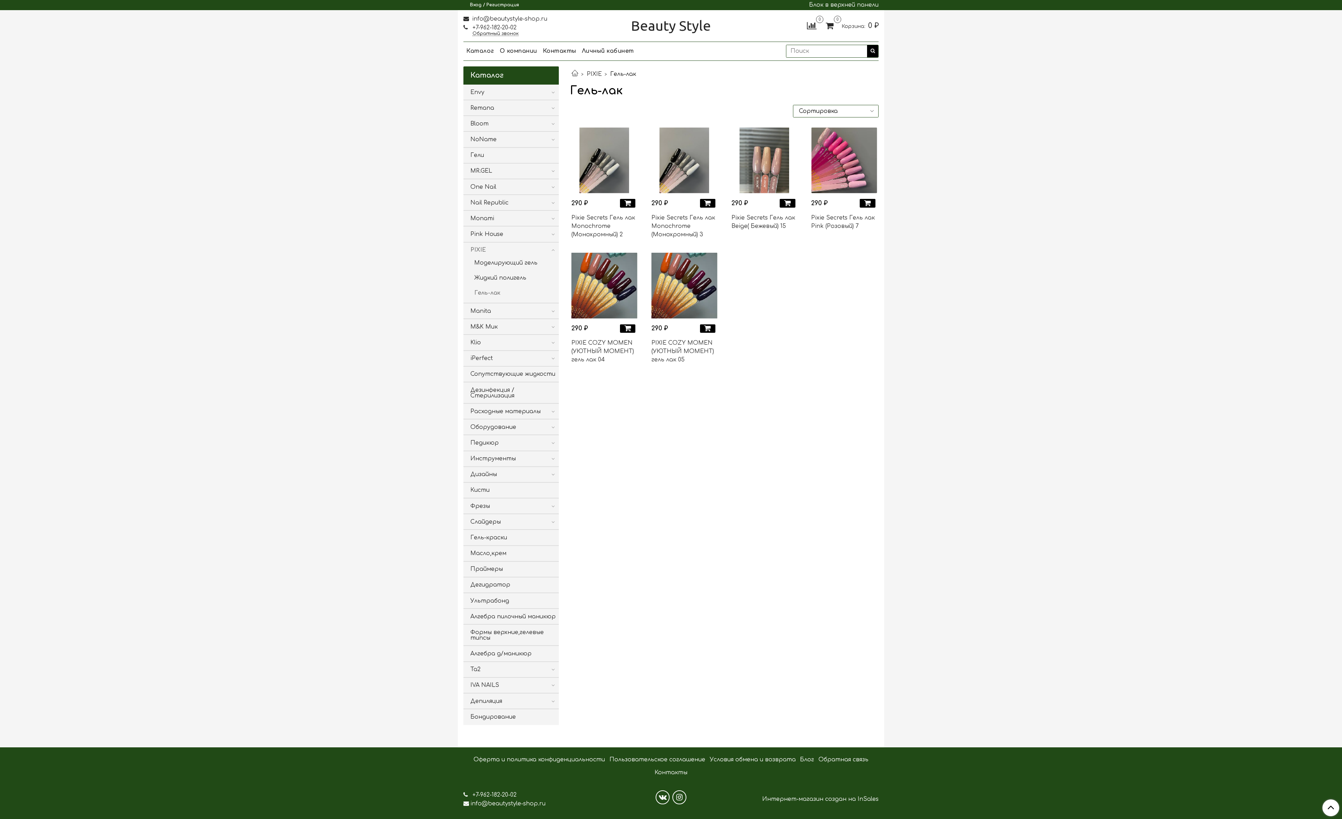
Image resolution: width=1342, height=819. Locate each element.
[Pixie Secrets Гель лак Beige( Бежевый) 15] (764, 160)
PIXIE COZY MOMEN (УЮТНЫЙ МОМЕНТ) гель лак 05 (682, 351)
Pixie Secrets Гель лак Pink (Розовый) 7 (843, 222)
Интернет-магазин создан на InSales (820, 799)
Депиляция (486, 701)
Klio (475, 342)
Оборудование (493, 427)
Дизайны (483, 474)
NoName (483, 139)
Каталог (480, 51)
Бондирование (493, 717)
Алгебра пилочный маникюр (513, 616)
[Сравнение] (811, 25)
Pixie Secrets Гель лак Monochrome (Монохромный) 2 (603, 226)
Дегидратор (490, 585)
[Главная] (574, 74)
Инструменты (493, 458)
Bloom (479, 124)
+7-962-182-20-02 (494, 27)
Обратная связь (843, 759)
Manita (480, 311)
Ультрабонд (489, 601)
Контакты (559, 51)
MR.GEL (481, 171)
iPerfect (481, 358)
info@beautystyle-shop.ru (508, 19)
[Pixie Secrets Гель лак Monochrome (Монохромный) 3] (684, 160)
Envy (477, 92)
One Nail (483, 187)
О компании (518, 51)
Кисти (480, 490)
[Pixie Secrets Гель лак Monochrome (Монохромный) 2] (604, 160)
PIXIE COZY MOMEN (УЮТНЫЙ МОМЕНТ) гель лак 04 (602, 351)
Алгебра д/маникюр (501, 654)
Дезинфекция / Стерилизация (492, 393)
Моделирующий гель (505, 263)
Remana (482, 108)
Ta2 (475, 669)
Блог (807, 759)
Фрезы (480, 506)
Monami (482, 218)
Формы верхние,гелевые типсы (507, 635)
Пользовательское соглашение (657, 759)
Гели (477, 155)
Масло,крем (488, 553)
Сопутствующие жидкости (512, 374)
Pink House (486, 234)
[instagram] (679, 797)
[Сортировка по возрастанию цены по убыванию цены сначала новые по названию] (836, 111)
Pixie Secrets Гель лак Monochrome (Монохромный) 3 (683, 226)
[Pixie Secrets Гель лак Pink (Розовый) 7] (844, 160)
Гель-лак (487, 293)
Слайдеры (485, 522)
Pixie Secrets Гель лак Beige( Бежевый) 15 (763, 222)
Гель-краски (488, 537)
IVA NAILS (484, 685)
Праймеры (486, 569)
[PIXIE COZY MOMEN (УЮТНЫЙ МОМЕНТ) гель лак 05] (684, 286)
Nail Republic (489, 203)
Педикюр (484, 443)
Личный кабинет (608, 51)
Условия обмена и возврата (753, 759)
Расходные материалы (505, 411)
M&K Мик (484, 327)
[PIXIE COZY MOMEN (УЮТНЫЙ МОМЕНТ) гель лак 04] (604, 286)
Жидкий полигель (500, 278)
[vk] (663, 797)
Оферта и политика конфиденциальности (539, 759)
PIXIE (594, 74)
